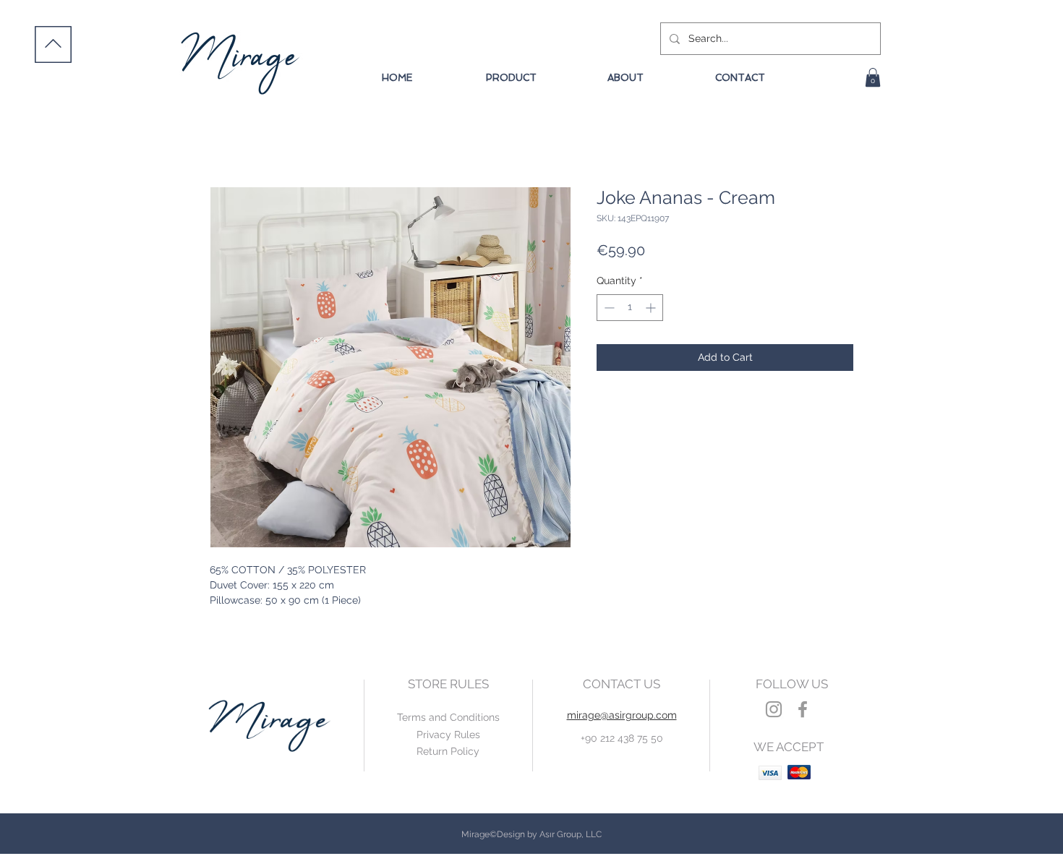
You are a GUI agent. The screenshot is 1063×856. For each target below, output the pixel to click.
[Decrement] (608, 307)
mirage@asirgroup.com (622, 715)
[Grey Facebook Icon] (803, 709)
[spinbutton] (630, 307)
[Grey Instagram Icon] (774, 709)
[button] (873, 77)
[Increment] (652, 307)
